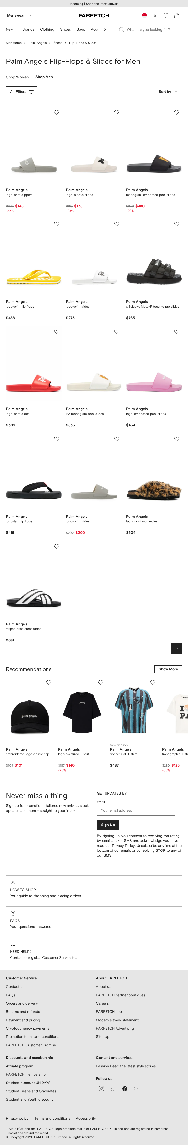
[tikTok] (113, 1088)
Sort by (165, 92)
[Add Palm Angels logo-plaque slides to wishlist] (116, 112)
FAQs (15, 921)
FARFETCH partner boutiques (120, 995)
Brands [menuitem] (28, 29)
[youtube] (136, 1088)
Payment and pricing (23, 1020)
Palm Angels (37, 42)
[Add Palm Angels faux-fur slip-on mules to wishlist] (176, 439)
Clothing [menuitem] (47, 29)
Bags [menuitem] (81, 29)
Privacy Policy (123, 845)
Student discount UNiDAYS (28, 1082)
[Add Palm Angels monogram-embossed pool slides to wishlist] (176, 112)
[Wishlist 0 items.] (166, 15)
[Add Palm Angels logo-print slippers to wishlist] (56, 112)
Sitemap (102, 1036)
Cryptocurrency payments (27, 1028)
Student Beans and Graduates (31, 1091)
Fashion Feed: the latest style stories (126, 1066)
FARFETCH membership (26, 1074)
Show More (168, 669)
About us (103, 986)
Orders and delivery (22, 1003)
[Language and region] (144, 15)
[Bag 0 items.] (176, 15)
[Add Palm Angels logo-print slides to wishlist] (116, 224)
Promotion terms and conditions (32, 1036)
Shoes (57, 42)
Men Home (14, 42)
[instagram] (101, 1088)
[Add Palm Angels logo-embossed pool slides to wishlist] (176, 331)
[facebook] (124, 1088)
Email (101, 801)
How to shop (23, 890)
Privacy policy (17, 1118)
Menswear (16, 15)
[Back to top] (176, 648)
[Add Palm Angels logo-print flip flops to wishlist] (56, 224)
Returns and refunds (23, 1011)
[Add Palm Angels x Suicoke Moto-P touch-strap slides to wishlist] (176, 224)
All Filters (18, 92)
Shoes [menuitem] (65, 29)
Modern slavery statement (117, 1020)
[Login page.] (155, 15)
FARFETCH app (109, 1011)
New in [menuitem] (11, 29)
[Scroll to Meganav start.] (105, 29)
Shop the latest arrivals (102, 3)
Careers (102, 1003)
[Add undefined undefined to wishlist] (48, 682)
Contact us (15, 986)
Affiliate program (19, 1066)
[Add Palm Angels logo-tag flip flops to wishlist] (56, 439)
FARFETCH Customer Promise (31, 1045)
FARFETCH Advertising (115, 1028)
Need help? (21, 951)
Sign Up (108, 825)
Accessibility (86, 1118)
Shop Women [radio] (17, 78)
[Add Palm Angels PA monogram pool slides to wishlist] (116, 331)
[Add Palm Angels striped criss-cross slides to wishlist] (56, 546)
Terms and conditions (52, 1118)
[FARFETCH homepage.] (94, 16)
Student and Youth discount (29, 1099)
